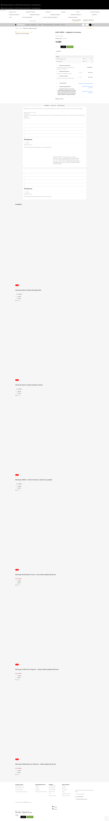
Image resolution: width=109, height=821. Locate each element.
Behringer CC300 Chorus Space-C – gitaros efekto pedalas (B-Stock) (36, 669)
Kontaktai (37, 787)
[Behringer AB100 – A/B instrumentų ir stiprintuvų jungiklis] (54, 435)
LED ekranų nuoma (19, 789)
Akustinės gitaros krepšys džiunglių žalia (28, 290)
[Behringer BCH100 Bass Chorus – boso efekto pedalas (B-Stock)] (54, 530)
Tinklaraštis (37, 789)
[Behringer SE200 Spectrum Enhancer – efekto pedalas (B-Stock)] (54, 719)
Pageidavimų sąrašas (66, 795)
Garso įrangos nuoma (19, 785)
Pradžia (16, 28)
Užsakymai (64, 787)
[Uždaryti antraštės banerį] (1, 1)
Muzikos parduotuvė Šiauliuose (41, 791)
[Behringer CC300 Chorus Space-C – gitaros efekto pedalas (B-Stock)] (54, 625)
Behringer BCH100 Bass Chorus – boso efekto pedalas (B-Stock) (35, 574)
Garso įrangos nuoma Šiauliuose (21, 791)
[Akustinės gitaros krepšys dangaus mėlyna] (54, 340)
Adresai (63, 791)
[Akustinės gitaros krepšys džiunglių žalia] (54, 245)
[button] (18, 298)
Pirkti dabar (70, 46)
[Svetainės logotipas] (21, 20)
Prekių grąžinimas (52, 787)
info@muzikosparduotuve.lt (82, 799)
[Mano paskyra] (83, 25)
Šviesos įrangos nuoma (19, 787)
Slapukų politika (51, 791)
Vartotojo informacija (66, 793)
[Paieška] (41, 21)
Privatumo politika (52, 789)
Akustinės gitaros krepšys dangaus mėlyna (29, 385)
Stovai (21, 28)
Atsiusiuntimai (64, 789)
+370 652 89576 (75, 21)
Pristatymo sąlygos (52, 785)
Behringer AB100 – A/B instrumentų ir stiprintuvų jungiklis (33, 480)
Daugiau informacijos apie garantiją (85, 83)
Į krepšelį (63, 46)
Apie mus (37, 785)
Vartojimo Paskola (52, 795)
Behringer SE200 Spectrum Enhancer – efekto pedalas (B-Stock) (35, 764)
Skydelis (63, 785)
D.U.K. (50, 793)
